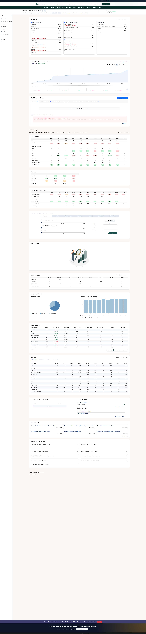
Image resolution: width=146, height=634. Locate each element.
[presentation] (127, 89)
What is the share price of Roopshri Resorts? (41, 444)
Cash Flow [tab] (49, 359)
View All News (124, 435)
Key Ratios (125, 61)
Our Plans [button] (46, 7)
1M (109, 64)
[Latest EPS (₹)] (91, 328)
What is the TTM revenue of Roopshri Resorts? (90, 455)
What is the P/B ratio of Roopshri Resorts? (89, 451)
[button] (92, 7)
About (41, 7)
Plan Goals (75, 7)
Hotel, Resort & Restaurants (66, 12)
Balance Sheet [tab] (42, 359)
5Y (121, 64)
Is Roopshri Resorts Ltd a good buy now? (40, 464)
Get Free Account (106, 3)
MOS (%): (94, 230)
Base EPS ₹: (93, 225)
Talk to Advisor (93, 3)
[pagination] (126, 350)
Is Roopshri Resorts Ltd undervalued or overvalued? (91, 460)
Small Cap (73, 12)
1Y (116, 64)
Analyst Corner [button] (81, 7)
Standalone (120, 132)
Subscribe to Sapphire (82, 629)
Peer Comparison (5, 34)
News (3, 39)
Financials (4, 36)
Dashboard (52, 7)
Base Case (107, 220)
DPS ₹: (94, 227)
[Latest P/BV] (124, 328)
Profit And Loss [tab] (34, 359)
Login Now (100, 621)
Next (123, 350)
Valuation (4, 26)
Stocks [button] (57, 7)
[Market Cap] (68, 328)
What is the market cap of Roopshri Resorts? (90, 444)
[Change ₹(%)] (58, 328)
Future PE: (43, 230)
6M (114, 64)
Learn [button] (100, 7)
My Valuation (112, 220)
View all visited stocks (119, 406)
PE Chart (121, 61)
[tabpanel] (79, 377)
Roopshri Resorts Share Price (81, 12)
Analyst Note (4, 29)
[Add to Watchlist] (42, 11)
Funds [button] (63, 7)
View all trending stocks (119, 416)
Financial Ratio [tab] (56, 359)
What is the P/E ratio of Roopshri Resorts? (40, 451)
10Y (123, 64)
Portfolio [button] (68, 7)
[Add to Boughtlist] (45, 11)
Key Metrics (4, 18)
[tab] (35, 102)
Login (99, 3)
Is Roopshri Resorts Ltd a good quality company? (42, 460)
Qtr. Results (4, 31)
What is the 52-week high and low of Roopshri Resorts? (43, 455)
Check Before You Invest (7, 21)
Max (126, 64)
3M (112, 64)
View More (124, 123)
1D (107, 64)
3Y (119, 64)
